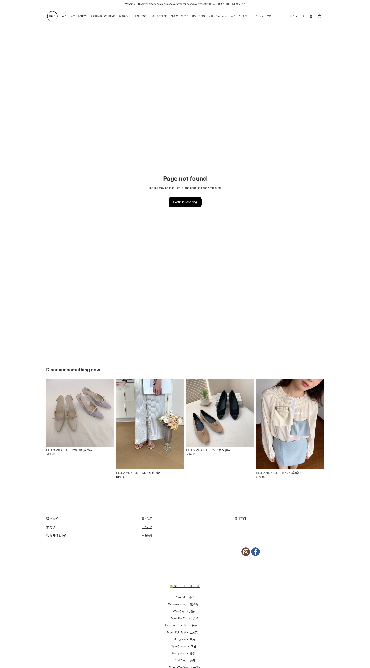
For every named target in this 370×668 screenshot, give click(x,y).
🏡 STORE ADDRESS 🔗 (185, 586)
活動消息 (52, 527)
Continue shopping (185, 202)
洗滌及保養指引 (57, 536)
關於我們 (147, 518)
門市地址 (147, 535)
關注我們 (240, 518)
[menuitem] (269, 16)
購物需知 (52, 518)
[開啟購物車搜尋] (303, 16)
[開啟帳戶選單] (311, 16)
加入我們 (147, 527)
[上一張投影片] (52, 412)
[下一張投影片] (108, 412)
